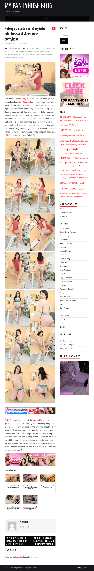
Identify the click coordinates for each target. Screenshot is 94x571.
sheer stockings (80, 189)
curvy (75, 145)
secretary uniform (68, 183)
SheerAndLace (65, 308)
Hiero (78, 568)
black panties (64, 125)
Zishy (62, 323)
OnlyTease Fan (65, 341)
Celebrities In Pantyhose (68, 232)
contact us (63, 216)
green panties (46, 48)
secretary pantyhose (37, 54)
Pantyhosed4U (65, 297)
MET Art (63, 255)
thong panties (78, 197)
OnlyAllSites (38, 420)
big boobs (78, 117)
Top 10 (62, 319)
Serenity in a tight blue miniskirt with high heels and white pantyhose (17, 541)
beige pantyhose (67, 117)
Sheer (62, 304)
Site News (63, 312)
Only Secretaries (14, 48)
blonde (77, 130)
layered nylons (78, 154)
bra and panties (34, 48)
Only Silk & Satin (66, 281)
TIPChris (27, 44)
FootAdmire (64, 240)
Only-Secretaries (25, 102)
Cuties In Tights (65, 236)
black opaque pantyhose (80, 120)
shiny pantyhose (68, 193)
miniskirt (76, 157)
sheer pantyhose (17, 57)
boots (83, 130)
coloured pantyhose (66, 145)
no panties (84, 158)
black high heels (66, 120)
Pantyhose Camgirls (67, 289)
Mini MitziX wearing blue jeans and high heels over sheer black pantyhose (43, 541)
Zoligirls (62, 327)
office (47, 51)
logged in (19, 557)
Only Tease (64, 285)
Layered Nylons (65, 251)
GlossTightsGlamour (67, 243)
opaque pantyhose (74, 162)
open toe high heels (79, 166)
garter (61, 150)
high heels (71, 149)
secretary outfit (23, 54)
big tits (83, 117)
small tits (79, 193)
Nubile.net (63, 262)
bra (27, 48)
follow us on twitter (66, 212)
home (62, 208)
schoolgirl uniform (71, 174)
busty (77, 141)
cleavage (84, 141)
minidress (28, 51)
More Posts (24, 527)
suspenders (69, 197)
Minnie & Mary (65, 259)
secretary (14, 54)
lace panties (19, 51)
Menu (47, 19)
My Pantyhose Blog (28, 6)
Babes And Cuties (66, 348)
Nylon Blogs (64, 266)
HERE (7, 135)
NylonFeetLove (65, 270)
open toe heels (67, 166)
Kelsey (12, 51)
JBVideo (63, 247)
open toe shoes (64, 171)
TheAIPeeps (64, 316)
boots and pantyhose (67, 136)
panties (7, 54)
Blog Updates (64, 228)
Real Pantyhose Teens (68, 300)
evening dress (81, 145)
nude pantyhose (38, 51)
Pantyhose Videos (66, 293)
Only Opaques (65, 274)
